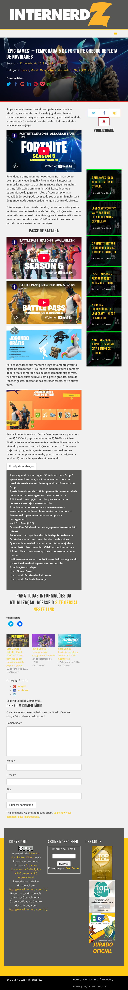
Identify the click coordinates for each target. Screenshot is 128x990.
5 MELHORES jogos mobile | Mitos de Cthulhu (103, 182)
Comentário (14, 723)
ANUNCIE (106, 979)
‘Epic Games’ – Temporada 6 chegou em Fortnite (43, 652)
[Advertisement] (107, 151)
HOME (76, 979)
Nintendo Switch (60, 70)
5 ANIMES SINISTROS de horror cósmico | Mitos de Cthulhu (104, 248)
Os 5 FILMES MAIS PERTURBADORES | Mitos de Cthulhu (103, 278)
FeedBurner (73, 868)
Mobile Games (40, 70)
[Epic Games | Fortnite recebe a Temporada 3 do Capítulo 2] (69, 640)
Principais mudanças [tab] (21, 466)
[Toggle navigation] (62, 14)
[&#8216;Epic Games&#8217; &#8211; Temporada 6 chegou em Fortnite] (43, 640)
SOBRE (76, 986)
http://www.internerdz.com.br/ (28, 889)
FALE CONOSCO (90, 979)
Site (8, 789)
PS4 (74, 70)
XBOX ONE (85, 70)
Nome (10, 760)
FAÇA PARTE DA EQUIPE (95, 986)
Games (24, 70)
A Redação (56, 63)
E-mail (11, 775)
